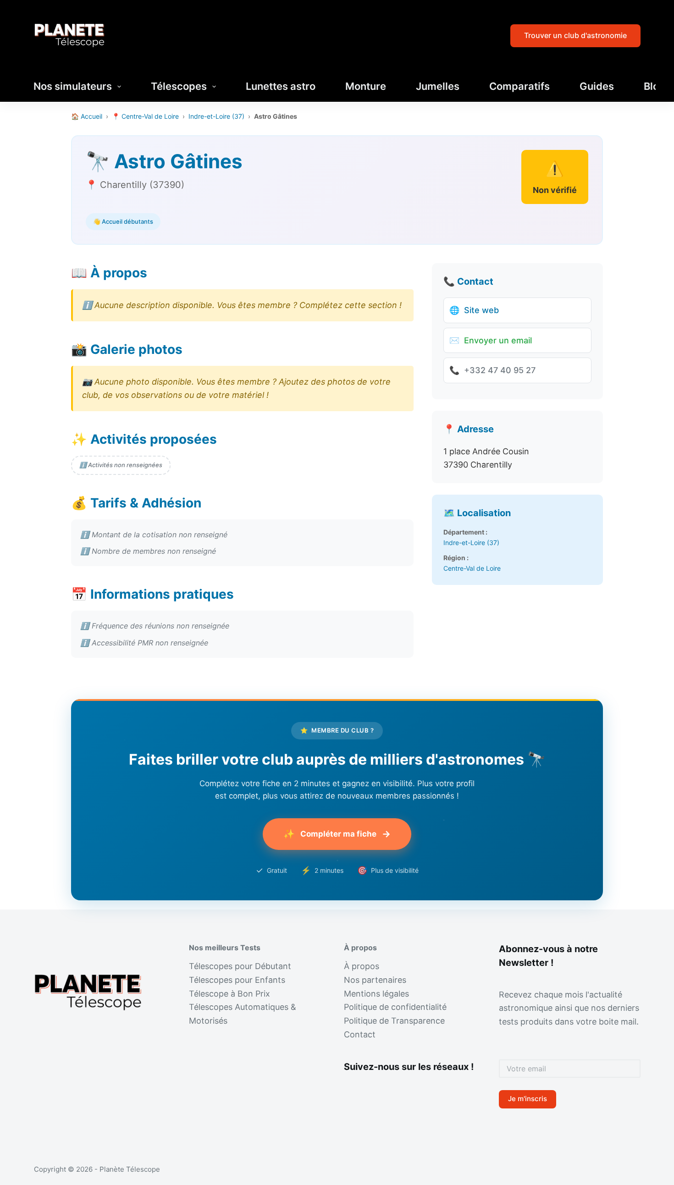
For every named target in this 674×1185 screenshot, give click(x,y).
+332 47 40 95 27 (492, 370)
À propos (361, 966)
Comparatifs (519, 86)
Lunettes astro (280, 86)
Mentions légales (376, 993)
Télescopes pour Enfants (237, 980)
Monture (365, 86)
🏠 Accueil (86, 116)
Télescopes (179, 86)
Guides (597, 86)
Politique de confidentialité (395, 1007)
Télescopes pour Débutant (240, 966)
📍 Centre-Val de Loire (145, 116)
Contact (360, 1034)
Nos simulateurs (72, 86)
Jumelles (437, 86)
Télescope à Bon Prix (229, 993)
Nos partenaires (375, 980)
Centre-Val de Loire (472, 568)
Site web (474, 310)
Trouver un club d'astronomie (575, 35)
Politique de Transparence (394, 1020)
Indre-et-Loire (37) (216, 116)
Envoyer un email (490, 340)
